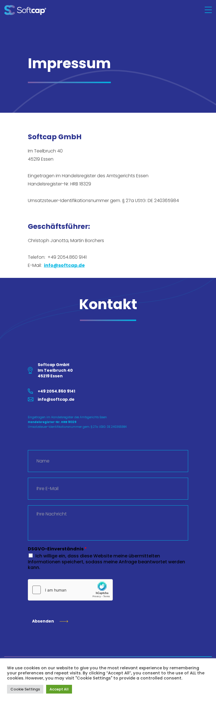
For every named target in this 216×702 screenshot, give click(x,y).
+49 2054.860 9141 (56, 391)
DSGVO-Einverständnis (57, 549)
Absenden (43, 621)
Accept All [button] (59, 689)
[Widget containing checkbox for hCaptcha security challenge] (70, 590)
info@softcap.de (64, 265)
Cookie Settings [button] (25, 689)
